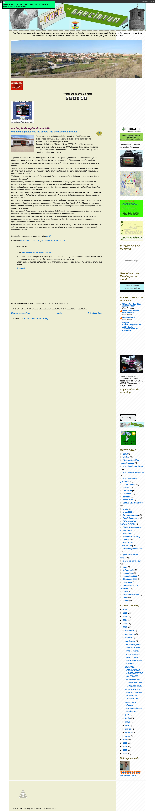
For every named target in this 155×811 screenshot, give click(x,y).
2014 (125, 620)
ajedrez (126, 457)
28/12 (125, 454)
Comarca (127, 494)
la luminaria (128, 570)
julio (127, 715)
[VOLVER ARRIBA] (77, 794)
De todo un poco (130, 515)
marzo (128, 729)
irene (125, 567)
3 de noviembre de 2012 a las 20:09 (37, 253)
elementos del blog (131, 536)
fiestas (126, 539)
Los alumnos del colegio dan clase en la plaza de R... (133, 683)
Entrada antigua (95, 313)
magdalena (128, 573)
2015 (125, 616)
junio (127, 718)
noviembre (130, 634)
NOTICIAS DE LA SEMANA (53, 241)
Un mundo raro (129, 317)
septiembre (130, 641)
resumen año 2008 (131, 594)
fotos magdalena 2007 (133, 549)
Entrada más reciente (20, 313)
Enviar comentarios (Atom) (36, 319)
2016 (125, 613)
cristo (125, 509)
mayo (128, 722)
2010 (125, 743)
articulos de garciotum (133, 466)
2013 (125, 624)
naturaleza (127, 582)
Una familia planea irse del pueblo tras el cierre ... (133, 648)
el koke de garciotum (131, 772)
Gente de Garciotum (132, 561)
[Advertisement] (130, 344)
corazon (126, 497)
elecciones (127, 533)
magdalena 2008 (130, 576)
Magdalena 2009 (130, 579)
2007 (125, 753)
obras (125, 591)
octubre (129, 638)
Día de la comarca (131, 518)
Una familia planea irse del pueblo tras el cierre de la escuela (44, 131)
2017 (125, 609)
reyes (125, 597)
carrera (126, 488)
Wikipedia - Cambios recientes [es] (131, 305)
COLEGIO (127, 491)
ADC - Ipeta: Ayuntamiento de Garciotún (130, 329)
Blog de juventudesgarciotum (131, 323)
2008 (125, 750)
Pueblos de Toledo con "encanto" (130, 312)
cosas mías (128, 500)
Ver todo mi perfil (128, 775)
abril (127, 725)
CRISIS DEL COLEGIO (30, 241)
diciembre (130, 631)
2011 (125, 739)
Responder (21, 268)
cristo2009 (127, 512)
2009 (125, 746)
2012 (125, 627)
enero (128, 736)
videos (126, 600)
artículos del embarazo (133, 472)
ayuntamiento (129, 484)
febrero (128, 732)
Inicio (59, 313)
